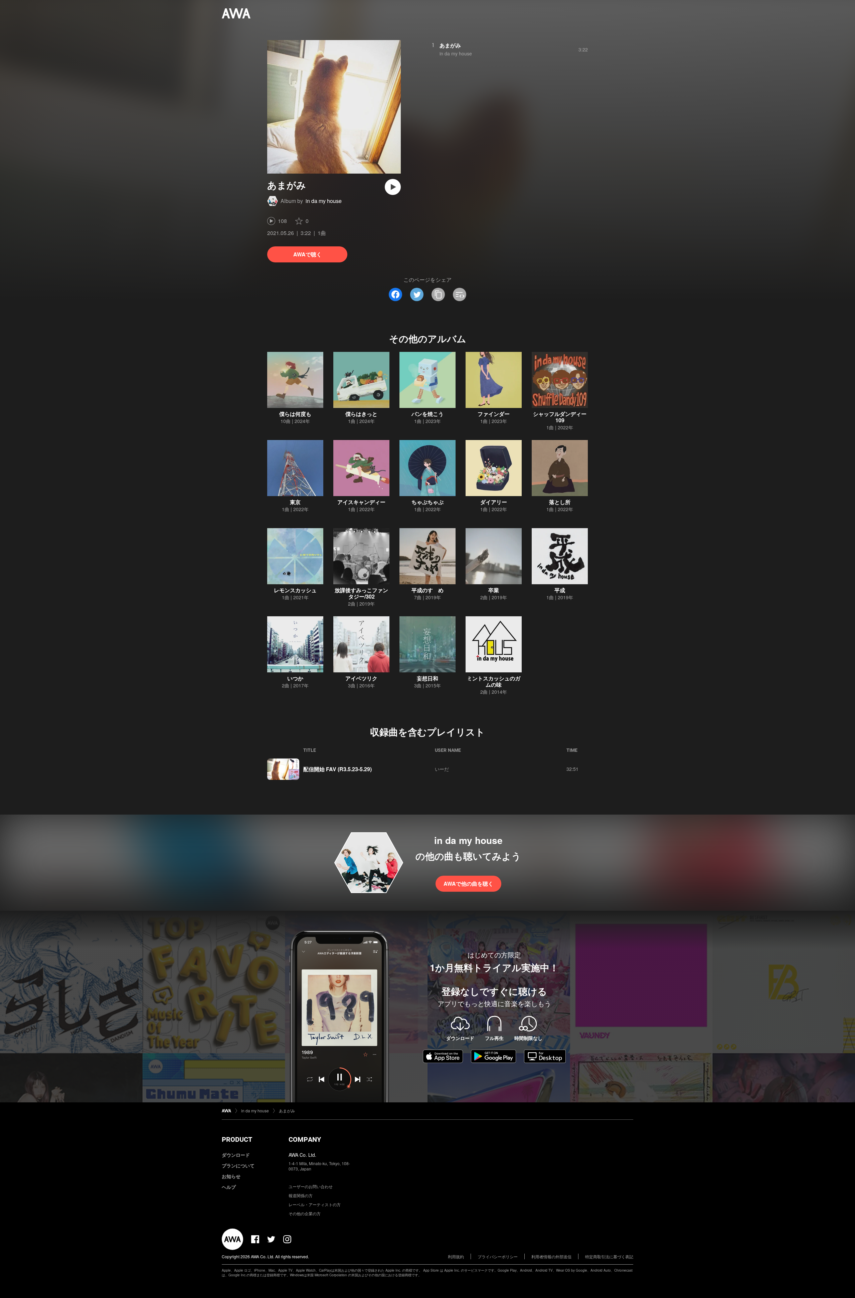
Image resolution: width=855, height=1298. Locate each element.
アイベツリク (361, 678)
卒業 (493, 590)
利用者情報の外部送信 (551, 1256)
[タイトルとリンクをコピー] (438, 294)
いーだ (442, 769)
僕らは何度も (295, 414)
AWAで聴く (307, 254)
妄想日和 (427, 678)
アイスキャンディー (361, 502)
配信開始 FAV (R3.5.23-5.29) (337, 769)
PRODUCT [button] (237, 1139)
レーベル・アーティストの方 (315, 1204)
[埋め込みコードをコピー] (459, 294)
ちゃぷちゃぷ (427, 502)
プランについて (238, 1165)
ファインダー (494, 414)
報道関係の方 (301, 1195)
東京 (295, 502)
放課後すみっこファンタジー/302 (361, 593)
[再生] (393, 187)
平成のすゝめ (427, 590)
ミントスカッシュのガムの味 (493, 681)
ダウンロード (236, 1154)
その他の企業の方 (305, 1213)
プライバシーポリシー (498, 1256)
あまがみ (450, 45)
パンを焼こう (427, 414)
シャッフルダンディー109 (559, 417)
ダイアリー (493, 502)
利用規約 (456, 1256)
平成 (559, 590)
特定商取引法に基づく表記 (609, 1256)
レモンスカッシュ (295, 590)
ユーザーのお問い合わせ (311, 1186)
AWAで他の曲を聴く (468, 883)
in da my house (324, 201)
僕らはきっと (361, 414)
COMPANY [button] (305, 1139)
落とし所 (559, 502)
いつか (295, 678)
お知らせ (231, 1176)
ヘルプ (229, 1186)
